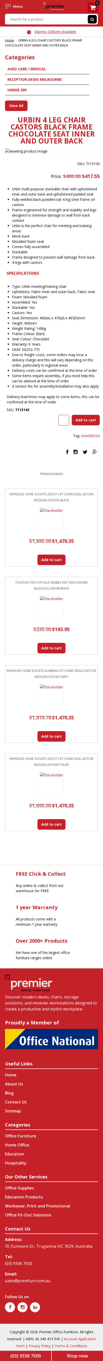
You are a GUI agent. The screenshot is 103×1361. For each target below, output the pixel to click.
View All (16, 105)
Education (14, 1154)
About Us (14, 1084)
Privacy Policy (40, 1345)
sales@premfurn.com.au (27, 1280)
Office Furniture (20, 1136)
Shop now (77, 1356)
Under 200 (17, 90)
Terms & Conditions (71, 1345)
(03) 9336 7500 (18, 1263)
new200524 (90, 435)
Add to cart (86, 420)
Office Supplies (19, 1188)
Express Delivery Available (55, 31)
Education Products (24, 1197)
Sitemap (13, 1111)
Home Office (17, 1145)
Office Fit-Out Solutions (28, 1215)
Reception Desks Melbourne (35, 79)
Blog (9, 1093)
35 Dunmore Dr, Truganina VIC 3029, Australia (48, 1246)
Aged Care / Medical (27, 69)
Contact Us (15, 1102)
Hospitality (15, 1163)
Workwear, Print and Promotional (37, 1206)
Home (9, 40)
